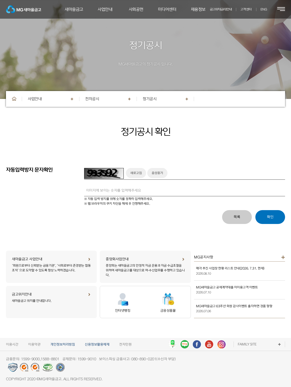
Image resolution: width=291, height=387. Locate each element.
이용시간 (12, 344)
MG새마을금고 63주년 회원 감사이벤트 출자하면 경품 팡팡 (234, 306)
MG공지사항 (203, 257)
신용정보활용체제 (97, 344)
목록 (237, 217)
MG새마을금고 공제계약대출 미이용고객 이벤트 (227, 287)
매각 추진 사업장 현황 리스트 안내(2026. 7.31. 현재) (230, 268)
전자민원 (125, 344)
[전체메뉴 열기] (281, 9)
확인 (270, 217)
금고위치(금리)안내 (221, 9)
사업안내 (35, 99)
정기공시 (149, 99)
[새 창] (172, 344)
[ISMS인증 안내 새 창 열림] (13, 369)
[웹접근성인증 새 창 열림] (48, 369)
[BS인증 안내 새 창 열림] (35, 369)
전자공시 (92, 99)
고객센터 (246, 9)
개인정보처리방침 (62, 344)
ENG (264, 9)
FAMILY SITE (247, 344)
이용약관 (34, 344)
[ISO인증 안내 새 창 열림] (24, 369)
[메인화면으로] (14, 99)
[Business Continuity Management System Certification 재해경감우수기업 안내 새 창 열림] (60, 369)
